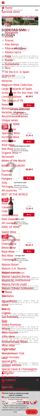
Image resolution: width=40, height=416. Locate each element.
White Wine (9, 141)
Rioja (8, 56)
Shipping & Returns (16, 388)
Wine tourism (10, 332)
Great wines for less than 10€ (20, 92)
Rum (4, 320)
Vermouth (8, 156)
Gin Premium (10, 316)
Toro (8, 68)
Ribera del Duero (15, 48)
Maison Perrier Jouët (14, 284)
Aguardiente (9, 301)
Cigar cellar (8, 349)
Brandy (6, 309)
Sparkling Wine (11, 133)
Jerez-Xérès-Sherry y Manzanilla (17, 31)
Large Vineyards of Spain (17, 88)
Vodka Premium (11, 324)
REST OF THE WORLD (15, 194)
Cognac (6, 313)
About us (10, 381)
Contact (8, 384)
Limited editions (11, 365)
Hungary (7, 178)
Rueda (9, 60)
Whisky (6, 328)
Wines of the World (13, 160)
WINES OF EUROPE (13, 165)
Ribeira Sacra (13, 52)
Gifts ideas (8, 336)
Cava (8, 26)
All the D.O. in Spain (17, 72)
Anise (5, 305)
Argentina (8, 199)
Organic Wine (10, 152)
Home (8, 8)
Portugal (7, 186)
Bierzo (9, 22)
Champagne (9, 243)
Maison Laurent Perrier (16, 276)
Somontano (12, 64)
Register (9, 373)
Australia (7, 203)
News (5, 104)
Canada (6, 207)
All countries (9, 190)
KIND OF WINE (11, 124)
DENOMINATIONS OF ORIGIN (20, 17)
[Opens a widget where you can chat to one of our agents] (32, 412)
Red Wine (7, 149)
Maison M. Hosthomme (16, 280)
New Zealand (10, 219)
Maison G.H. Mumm (14, 268)
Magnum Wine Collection (17, 85)
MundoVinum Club (13, 353)
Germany (7, 170)
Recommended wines (15, 116)
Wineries (7, 81)
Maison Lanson (11, 272)
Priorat (9, 40)
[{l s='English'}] (3, 396)
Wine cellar (8, 345)
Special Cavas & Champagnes (19, 369)
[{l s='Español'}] (3, 392)
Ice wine (7, 236)
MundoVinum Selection (16, 108)
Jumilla (9, 36)
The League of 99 (12, 100)
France (6, 174)
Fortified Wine (10, 137)
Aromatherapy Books (15, 341)
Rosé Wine (8, 145)
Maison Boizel (10, 264)
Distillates (8, 296)
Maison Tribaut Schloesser (18, 288)
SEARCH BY (8, 76)
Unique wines (10, 120)
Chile (5, 211)
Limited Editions (11, 96)
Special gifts (9, 361)
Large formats (10, 357)
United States (10, 215)
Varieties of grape (13, 112)
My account (10, 377)
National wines (11, 11)
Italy (4, 182)
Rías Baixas (12, 44)
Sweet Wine (9, 129)
